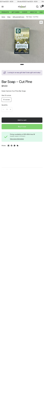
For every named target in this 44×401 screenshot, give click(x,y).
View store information (17, 139)
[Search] (37, 6)
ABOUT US (33, 12)
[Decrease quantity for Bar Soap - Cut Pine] (3, 109)
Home (3, 17)
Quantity (4, 105)
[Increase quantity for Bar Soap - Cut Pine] (10, 109)
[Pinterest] (11, 145)
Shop (8, 17)
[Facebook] (8, 145)
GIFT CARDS (15, 12)
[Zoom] (41, 22)
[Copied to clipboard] (17, 145)
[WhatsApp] (14, 145)
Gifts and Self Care (18, 17)
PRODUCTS (5, 12)
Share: (4, 145)
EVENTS (24, 12)
